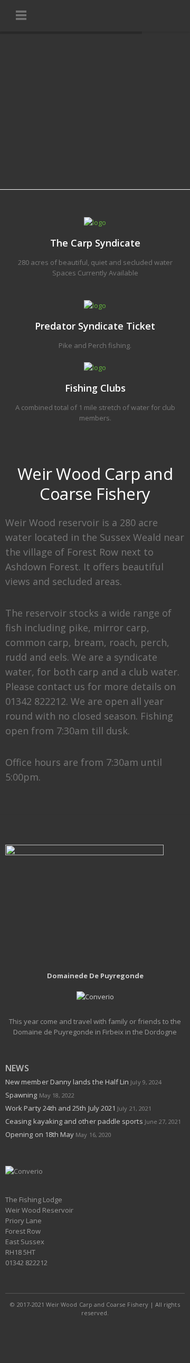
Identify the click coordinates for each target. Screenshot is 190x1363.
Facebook (71, 1333)
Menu (21, 16)
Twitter (95, 1333)
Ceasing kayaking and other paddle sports (74, 1121)
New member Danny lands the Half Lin (67, 1082)
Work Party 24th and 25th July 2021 (60, 1108)
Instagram (119, 1333)
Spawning (21, 1095)
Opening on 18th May (39, 1134)
